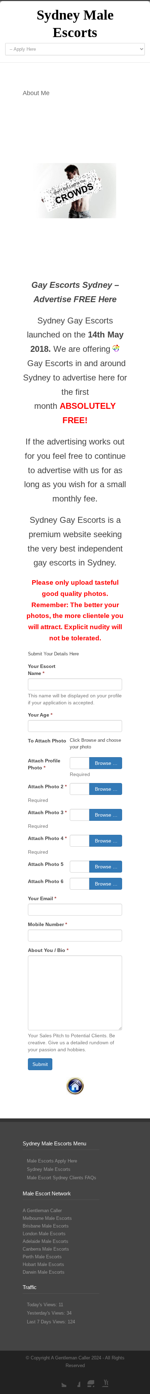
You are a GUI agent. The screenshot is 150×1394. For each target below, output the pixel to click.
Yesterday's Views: (47, 1313)
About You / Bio (48, 950)
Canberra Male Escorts (46, 1249)
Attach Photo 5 (45, 864)
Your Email (42, 898)
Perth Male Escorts (42, 1256)
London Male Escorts (44, 1233)
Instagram (87, 1380)
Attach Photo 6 (45, 881)
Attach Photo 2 (47, 786)
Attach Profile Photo (44, 764)
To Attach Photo (47, 741)
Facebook (73, 1380)
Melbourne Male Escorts (47, 1218)
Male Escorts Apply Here (52, 1161)
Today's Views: (43, 1304)
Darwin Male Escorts (44, 1272)
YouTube (101, 1380)
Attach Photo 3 (47, 812)
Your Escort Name (41, 669)
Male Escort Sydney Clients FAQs (61, 1177)
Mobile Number (47, 924)
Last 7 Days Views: (47, 1321)
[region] (75, 190)
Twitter (59, 1380)
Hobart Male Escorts (43, 1264)
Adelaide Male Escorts (45, 1241)
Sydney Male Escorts (48, 1169)
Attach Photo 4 (47, 838)
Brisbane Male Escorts (46, 1226)
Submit (40, 1064)
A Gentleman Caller (42, 1210)
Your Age (40, 715)
